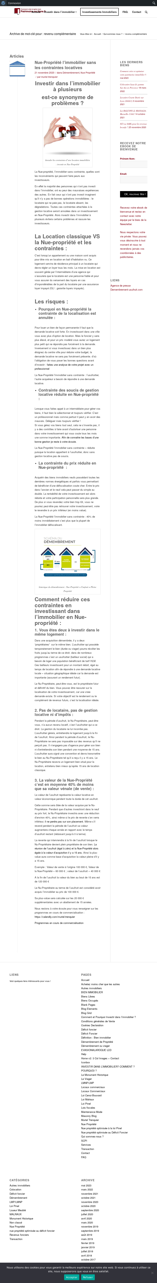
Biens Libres (88, 996)
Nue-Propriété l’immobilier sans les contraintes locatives (65, 64)
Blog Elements (89, 1008)
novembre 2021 (89, 1193)
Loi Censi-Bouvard (91, 1095)
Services (86, 1144)
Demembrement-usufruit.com (126, 289)
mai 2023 (86, 1185)
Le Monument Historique (94, 1075)
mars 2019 (87, 1239)
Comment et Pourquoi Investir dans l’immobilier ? (108, 1017)
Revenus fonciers (19, 1235)
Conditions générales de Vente (98, 1021)
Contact (85, 1153)
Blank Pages (88, 1004)
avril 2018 (86, 1255)
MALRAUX (16, 1214)
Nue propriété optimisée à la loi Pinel (101, 1128)
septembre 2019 (90, 1230)
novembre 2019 (89, 1226)
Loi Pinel (86, 1103)
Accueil (97, 33)
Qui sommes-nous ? (112, 33)
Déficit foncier (88, 1029)
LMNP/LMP (87, 1083)
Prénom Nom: (127, 158)
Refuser (88, 1277)
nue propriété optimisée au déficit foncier (32, 1230)
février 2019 (87, 1243)
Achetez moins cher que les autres (100, 984)
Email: (123, 174)
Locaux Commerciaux (93, 1091)
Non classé (16, 1222)
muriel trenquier (49, 76)
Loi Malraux (87, 1099)
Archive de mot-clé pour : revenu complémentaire (43, 33)
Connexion (14, 3)
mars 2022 (87, 1189)
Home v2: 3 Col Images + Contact (100, 1058)
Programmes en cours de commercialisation (59, 923)
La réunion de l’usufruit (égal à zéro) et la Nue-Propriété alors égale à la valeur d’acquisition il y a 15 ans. (66, 848)
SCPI (84, 1140)
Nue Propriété (88, 72)
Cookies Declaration (92, 1025)
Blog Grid (86, 1013)
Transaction (87, 1149)
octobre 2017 (88, 1259)
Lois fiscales (88, 1107)
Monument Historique (21, 1218)
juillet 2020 (87, 1214)
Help (83, 1054)
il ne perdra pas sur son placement (64, 821)
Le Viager (86, 1079)
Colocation (15, 1189)
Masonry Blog (88, 1116)
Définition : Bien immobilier (96, 1037)
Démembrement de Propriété (97, 1042)
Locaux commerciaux (93, 1087)
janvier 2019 (88, 1247)
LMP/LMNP (16, 1202)
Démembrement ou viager (95, 1046)
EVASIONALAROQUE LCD (96, 1050)
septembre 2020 (90, 1210)
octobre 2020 (88, 1206)
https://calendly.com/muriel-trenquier (55, 917)
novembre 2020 (89, 1202)
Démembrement (71, 72)
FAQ (83, 1157)
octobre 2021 (88, 1197)
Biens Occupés (89, 1000)
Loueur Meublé (18, 1210)
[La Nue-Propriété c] (17, 68)
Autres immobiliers (91, 988)
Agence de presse (120, 285)
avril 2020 (86, 1218)
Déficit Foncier (89, 1033)
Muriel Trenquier (90, 1120)
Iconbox (85, 1062)
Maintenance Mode (91, 1112)
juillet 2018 (87, 1251)
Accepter (71, 1277)
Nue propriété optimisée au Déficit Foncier (104, 1132)
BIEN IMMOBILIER (92, 992)
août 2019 (86, 1235)
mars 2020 (87, 1222)
